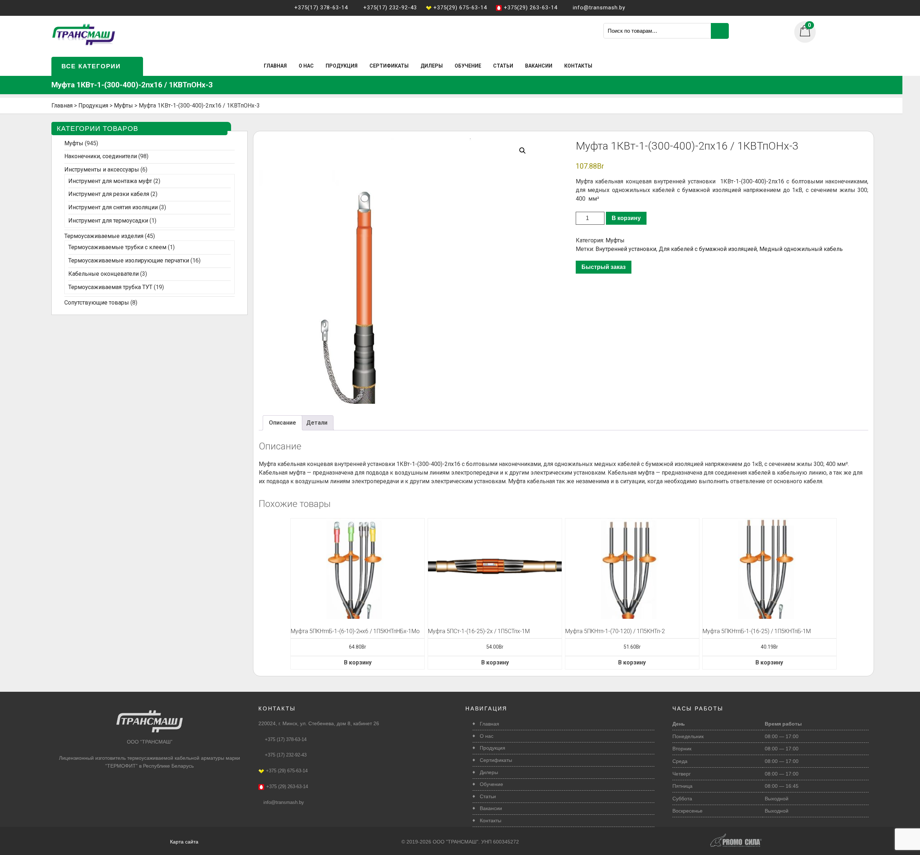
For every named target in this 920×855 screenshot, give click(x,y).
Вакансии (538, 66)
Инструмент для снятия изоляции (113, 207)
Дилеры (431, 66)
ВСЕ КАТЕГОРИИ (91, 66)
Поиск (720, 31)
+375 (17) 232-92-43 (286, 755)
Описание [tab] (282, 422)
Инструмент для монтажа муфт (110, 181)
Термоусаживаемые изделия (103, 236)
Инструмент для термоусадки (108, 220)
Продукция (342, 66)
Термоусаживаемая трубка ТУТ (110, 287)
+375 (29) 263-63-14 (287, 786)
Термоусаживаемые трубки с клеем (117, 247)
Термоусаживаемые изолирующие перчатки (128, 260)
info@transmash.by (283, 802)
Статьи (503, 66)
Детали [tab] (316, 422)
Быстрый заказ (603, 267)
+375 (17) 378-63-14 (286, 739)
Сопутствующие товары (96, 302)
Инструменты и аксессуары (101, 169)
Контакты (578, 66)
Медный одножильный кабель (801, 249)
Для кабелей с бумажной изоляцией (708, 249)
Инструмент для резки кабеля (108, 194)
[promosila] (736, 836)
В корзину (626, 218)
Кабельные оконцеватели (103, 273)
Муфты (615, 240)
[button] (522, 150)
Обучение (468, 66)
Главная (275, 66)
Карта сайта (184, 842)
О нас (306, 66)
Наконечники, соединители (100, 156)
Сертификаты (389, 66)
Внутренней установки (625, 249)
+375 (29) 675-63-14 (287, 770)
